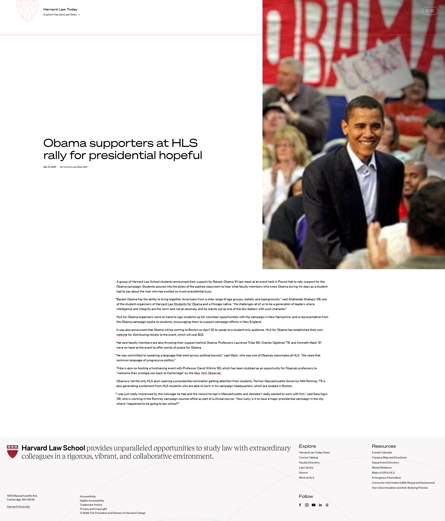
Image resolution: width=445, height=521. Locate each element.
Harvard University (18, 506)
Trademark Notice (91, 504)
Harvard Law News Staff (75, 166)
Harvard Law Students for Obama (179, 304)
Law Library (306, 467)
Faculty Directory (309, 462)
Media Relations (382, 467)
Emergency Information (386, 477)
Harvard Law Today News (314, 452)
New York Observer (207, 373)
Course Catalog (308, 457)
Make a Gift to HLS (383, 472)
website (121, 334)
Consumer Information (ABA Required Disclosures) (403, 482)
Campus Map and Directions (389, 457)
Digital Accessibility (92, 500)
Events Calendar (382, 452)
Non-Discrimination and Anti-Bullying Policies (400, 487)
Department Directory (385, 462)
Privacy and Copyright (93, 509)
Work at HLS (306, 477)
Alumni (303, 472)
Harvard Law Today (60, 9)
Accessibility (88, 496)
